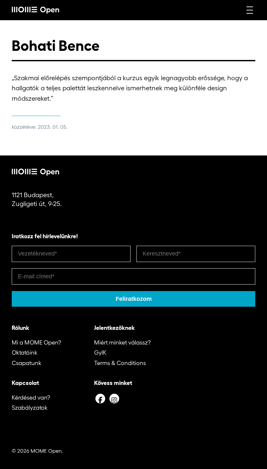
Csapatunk (26, 363)
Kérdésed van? (31, 397)
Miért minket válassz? (122, 342)
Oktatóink (24, 352)
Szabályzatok (30, 407)
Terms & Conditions (120, 363)
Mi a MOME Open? (36, 342)
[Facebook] (100, 398)
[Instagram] (114, 398)
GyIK (100, 352)
